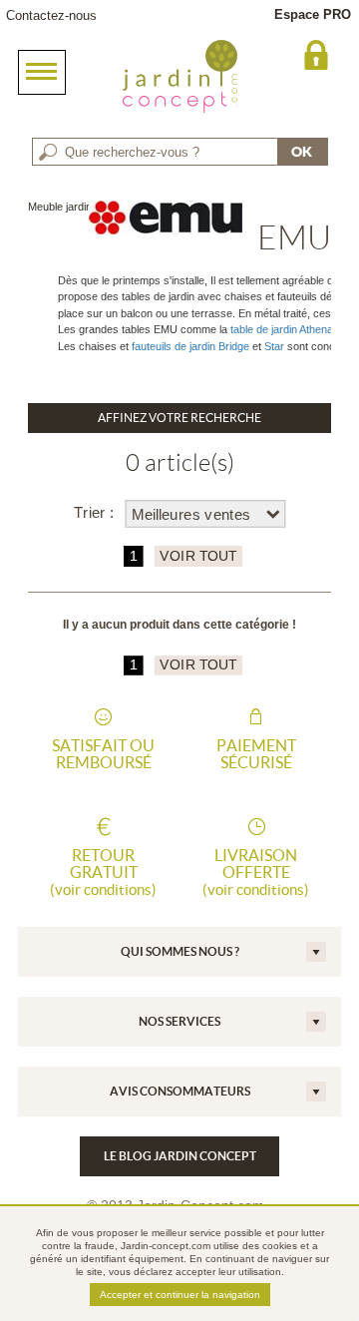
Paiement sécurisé (256, 754)
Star (274, 346)
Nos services (179, 1021)
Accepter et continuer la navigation (180, 1294)
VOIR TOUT (198, 556)
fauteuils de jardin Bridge (189, 346)
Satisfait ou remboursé (103, 754)
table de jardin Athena (281, 329)
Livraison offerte (255, 872)
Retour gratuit (103, 872)
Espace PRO (312, 14)
